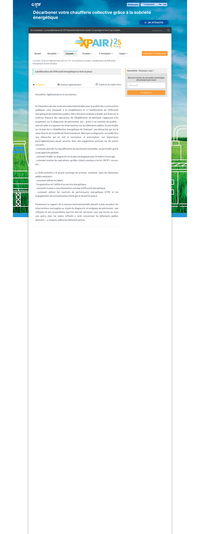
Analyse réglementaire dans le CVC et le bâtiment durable (66, 60)
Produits (86, 53)
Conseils (69, 53)
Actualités (52, 53)
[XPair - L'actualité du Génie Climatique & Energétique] (100, 42)
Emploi (122, 53)
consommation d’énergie (65, 195)
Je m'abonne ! (146, 92)
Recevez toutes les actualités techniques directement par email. (146, 79)
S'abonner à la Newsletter (154, 53)
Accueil (37, 53)
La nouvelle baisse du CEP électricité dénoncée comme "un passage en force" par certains (82, 30)
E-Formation (104, 53)
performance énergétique (89, 192)
